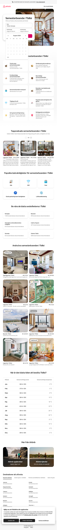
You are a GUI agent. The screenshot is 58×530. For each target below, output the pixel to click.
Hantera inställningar (44, 520)
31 (8, 57)
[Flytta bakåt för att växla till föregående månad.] (8, 35)
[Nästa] (31, 137)
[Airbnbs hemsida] (7, 6)
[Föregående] (26, 137)
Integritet (26, 527)
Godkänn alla (11, 520)
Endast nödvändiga (27, 520)
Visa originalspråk (40, 2)
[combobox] (19, 26)
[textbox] (12, 31)
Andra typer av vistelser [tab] (20, 477)
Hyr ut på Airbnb (48, 6)
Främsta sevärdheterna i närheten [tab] (36, 477)
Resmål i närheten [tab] (7, 477)
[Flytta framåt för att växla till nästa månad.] (25, 35)
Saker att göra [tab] (51, 477)
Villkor (31, 527)
